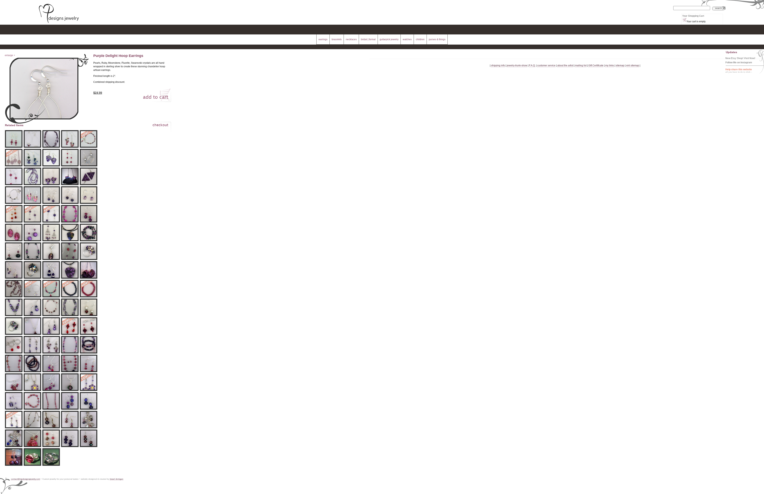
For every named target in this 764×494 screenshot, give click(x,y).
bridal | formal (368, 39)
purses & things (437, 39)
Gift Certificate (595, 65)
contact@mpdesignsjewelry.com (25, 479)
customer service (546, 65)
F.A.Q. (532, 65)
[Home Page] (58, 23)
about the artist (565, 65)
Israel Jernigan (116, 479)
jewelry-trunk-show (517, 65)
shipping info (498, 65)
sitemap (620, 65)
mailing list (581, 65)
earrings (323, 39)
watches (407, 39)
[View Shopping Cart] (684, 19)
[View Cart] (156, 128)
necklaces (351, 39)
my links (609, 65)
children (420, 39)
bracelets (337, 39)
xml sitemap (632, 65)
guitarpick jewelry (389, 39)
